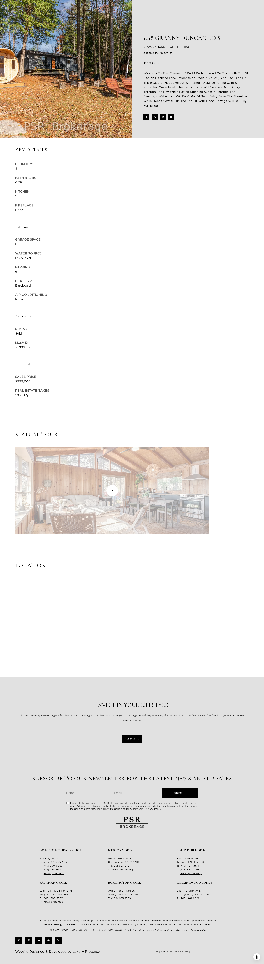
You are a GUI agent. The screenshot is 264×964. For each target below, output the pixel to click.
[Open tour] (112, 490)
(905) (46, 898)
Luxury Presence (86, 951)
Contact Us (132, 739)
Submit (179, 793)
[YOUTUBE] (48, 940)
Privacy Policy (153, 809)
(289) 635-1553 (121, 898)
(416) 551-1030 (189, 870)
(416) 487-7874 (189, 866)
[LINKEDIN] (38, 940)
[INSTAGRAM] (28, 940)
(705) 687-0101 (121, 866)
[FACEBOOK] (18, 940)
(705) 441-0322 (190, 898)
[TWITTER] (58, 940)
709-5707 (56, 898)
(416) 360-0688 (53, 866)
